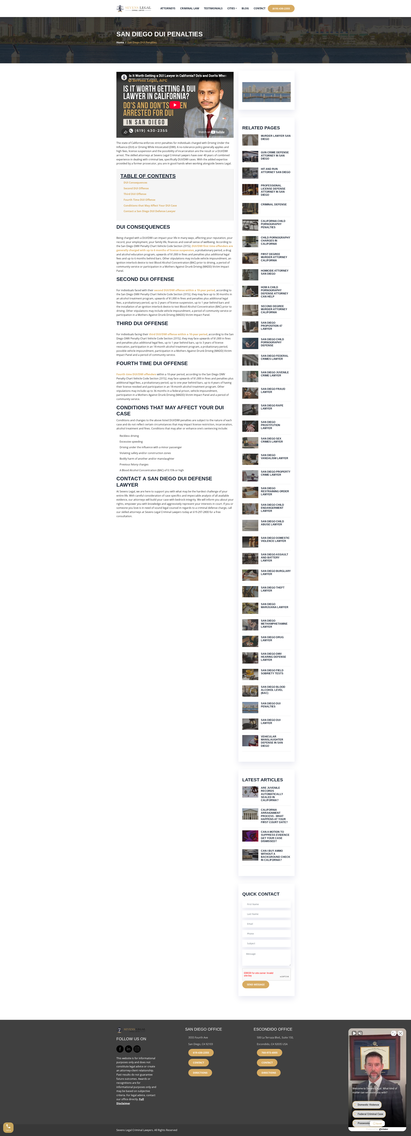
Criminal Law (189, 8)
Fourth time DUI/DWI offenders (136, 374)
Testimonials (213, 8)
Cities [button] (231, 8)
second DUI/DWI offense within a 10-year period (184, 290)
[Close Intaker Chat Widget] (400, 1033)
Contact (259, 8)
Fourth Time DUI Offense (139, 200)
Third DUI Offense (135, 194)
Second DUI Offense (136, 188)
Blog (245, 8)
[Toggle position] (393, 1033)
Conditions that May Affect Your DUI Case (150, 205)
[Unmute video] (354, 1033)
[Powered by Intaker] (384, 1129)
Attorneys (167, 8)
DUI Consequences (135, 182)
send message (256, 984)
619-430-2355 (201, 1052)
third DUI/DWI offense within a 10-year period (178, 334)
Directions (200, 1072)
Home (120, 42)
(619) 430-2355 (281, 8)
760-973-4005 (270, 1052)
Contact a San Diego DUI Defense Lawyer (149, 211)
